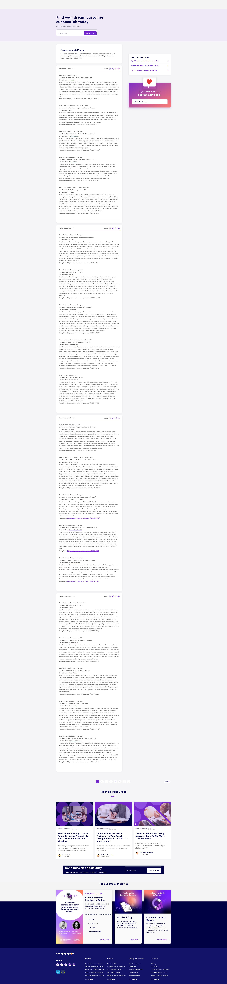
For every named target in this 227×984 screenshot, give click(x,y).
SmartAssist (132, 966)
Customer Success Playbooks (116, 966)
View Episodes (103, 940)
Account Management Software (94, 966)
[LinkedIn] (57, 964)
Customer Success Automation (116, 975)
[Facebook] (61, 964)
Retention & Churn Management (94, 969)
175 (129, 781)
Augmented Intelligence (136, 969)
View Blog (134, 940)
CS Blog (153, 964)
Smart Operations (134, 975)
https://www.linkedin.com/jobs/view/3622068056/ (83, 518)
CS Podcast (154, 966)
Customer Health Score (114, 969)
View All (113, 796)
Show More (89, 979)
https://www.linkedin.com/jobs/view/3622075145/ (83, 581)
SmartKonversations (135, 964)
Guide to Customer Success (159, 975)
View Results (162, 940)
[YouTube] (69, 964)
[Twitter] (65, 964)
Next (166, 781)
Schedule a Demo (140, 102)
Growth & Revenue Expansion (94, 972)
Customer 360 (111, 964)
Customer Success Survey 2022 (160, 969)
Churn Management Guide (159, 972)
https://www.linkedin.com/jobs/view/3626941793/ (83, 551)
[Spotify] (74, 964)
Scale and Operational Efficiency (94, 975)
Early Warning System (113, 972)
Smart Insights (133, 972)
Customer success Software (93, 964)
